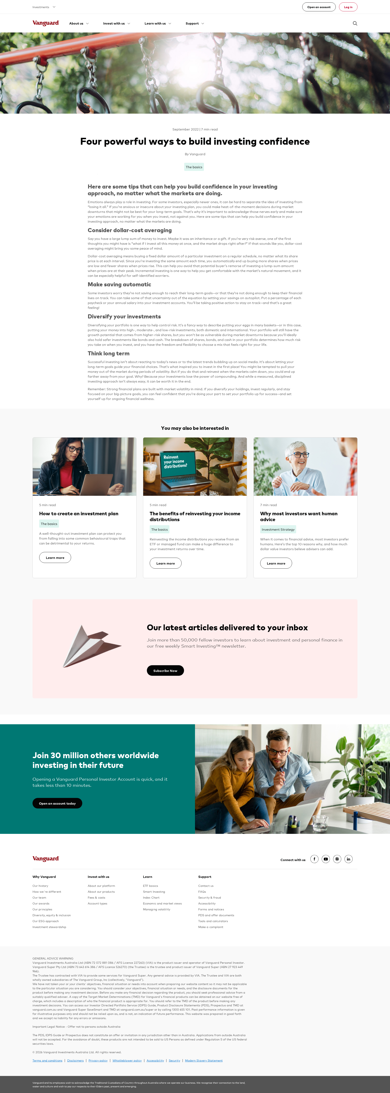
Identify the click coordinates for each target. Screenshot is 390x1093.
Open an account (319, 7)
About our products (101, 891)
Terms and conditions (47, 1060)
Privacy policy (98, 1060)
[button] (79, 23)
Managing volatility (156, 909)
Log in (348, 7)
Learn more (55, 557)
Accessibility (207, 903)
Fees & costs (96, 897)
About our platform (101, 885)
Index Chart (151, 897)
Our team (39, 897)
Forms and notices (211, 909)
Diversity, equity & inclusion (51, 915)
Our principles (42, 909)
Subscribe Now (165, 670)
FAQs (202, 891)
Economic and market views (162, 903)
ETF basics (150, 885)
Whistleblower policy (127, 1060)
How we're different (46, 891)
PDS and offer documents (216, 915)
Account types (97, 903)
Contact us (205, 885)
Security (174, 1060)
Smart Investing (154, 891)
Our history (40, 885)
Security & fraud (209, 897)
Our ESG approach (45, 921)
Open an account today (57, 803)
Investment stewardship (49, 927)
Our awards (40, 903)
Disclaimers (75, 1060)
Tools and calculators (213, 921)
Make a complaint (210, 927)
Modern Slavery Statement (204, 1060)
